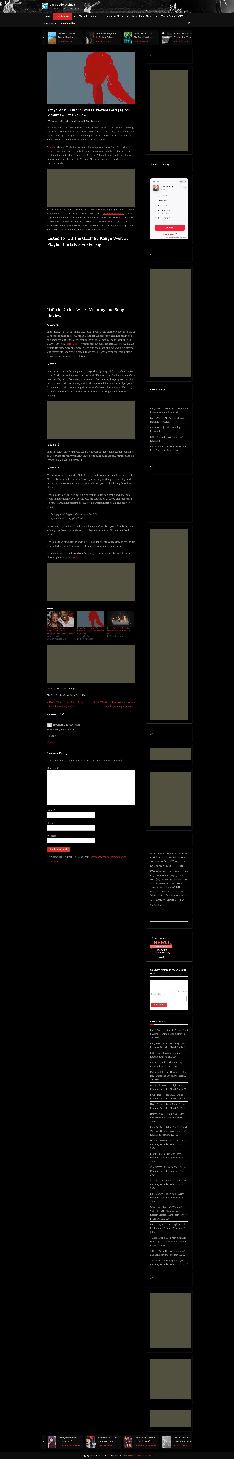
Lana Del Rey (172, 883)
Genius (76, 557)
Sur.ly (166, 953)
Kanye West (69, 695)
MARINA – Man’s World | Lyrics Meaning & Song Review (65, 35)
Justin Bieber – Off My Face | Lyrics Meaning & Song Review (142, 35)
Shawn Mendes (175, 895)
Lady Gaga (160, 883)
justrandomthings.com (161, 946)
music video (169, 887)
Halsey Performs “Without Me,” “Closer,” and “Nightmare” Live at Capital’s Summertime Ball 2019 (67, 1439)
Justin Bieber (168, 875)
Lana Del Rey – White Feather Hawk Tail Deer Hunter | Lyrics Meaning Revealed (169, 1131)
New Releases (62, 16)
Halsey (163, 871)
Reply (50, 742)
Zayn (170, 905)
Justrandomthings (62, 4)
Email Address (158, 994)
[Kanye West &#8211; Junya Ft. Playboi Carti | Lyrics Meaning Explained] (90, 619)
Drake (169, 861)
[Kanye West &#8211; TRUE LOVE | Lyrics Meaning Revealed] (120, 619)
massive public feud (113, 213)
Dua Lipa (180, 861)
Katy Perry (166, 880)
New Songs (69, 688)
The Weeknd (158, 905)
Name (51, 810)
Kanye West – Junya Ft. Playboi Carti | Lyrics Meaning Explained (90, 631)
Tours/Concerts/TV (172, 16)
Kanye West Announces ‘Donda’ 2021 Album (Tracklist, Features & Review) (60, 631)
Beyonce (177, 854)
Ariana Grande (161, 853)
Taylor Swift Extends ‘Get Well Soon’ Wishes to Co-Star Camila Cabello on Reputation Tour (144, 1439)
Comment (53, 768)
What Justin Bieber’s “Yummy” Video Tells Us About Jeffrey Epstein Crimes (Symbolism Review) (169, 1211)
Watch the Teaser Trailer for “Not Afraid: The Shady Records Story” (182, 35)
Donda (51, 147)
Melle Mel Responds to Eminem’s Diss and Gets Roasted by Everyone (105, 35)
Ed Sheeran (160, 865)
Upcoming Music (114, 16)
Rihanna (165, 891)
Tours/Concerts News (68, 1445)
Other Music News (142, 16)
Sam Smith (177, 891)
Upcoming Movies (181, 41)
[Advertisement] (91, 188)
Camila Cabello (168, 857)
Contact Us (50, 23)
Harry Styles (176, 872)
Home (47, 16)
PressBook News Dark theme (139, 1455)
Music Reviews (87, 16)
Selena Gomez (159, 895)
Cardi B (182, 857)
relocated (72, 343)
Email (51, 822)
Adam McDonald (77, 121)
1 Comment (95, 121)
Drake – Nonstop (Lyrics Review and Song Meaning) (182, 1439)
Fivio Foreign (57, 695)
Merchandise (68, 23)
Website (51, 835)
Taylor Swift (169, 900)
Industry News (102, 41)
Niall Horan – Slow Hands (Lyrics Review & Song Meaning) (106, 1439)
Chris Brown (156, 861)
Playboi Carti (82, 695)
